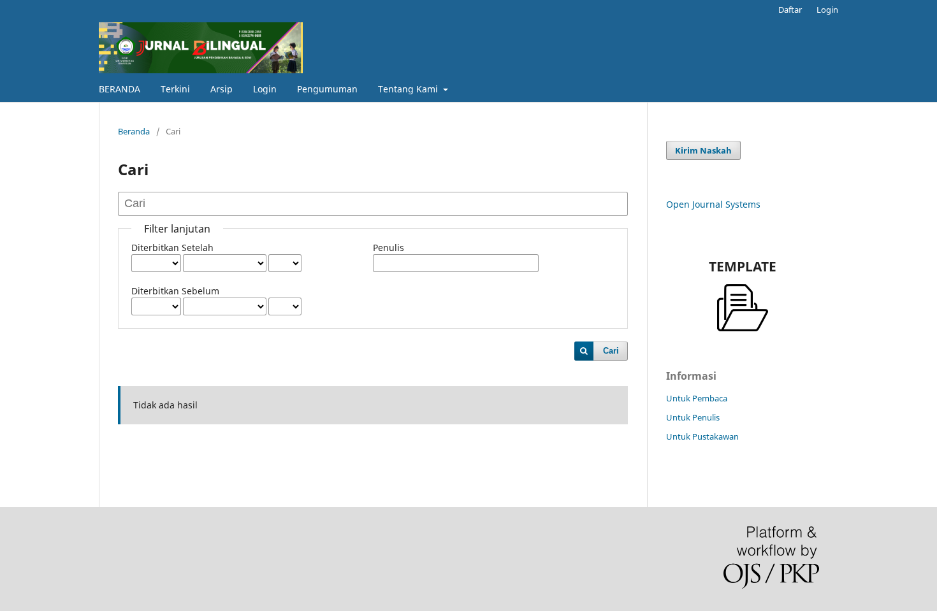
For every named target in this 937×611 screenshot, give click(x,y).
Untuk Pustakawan (702, 436)
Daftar (790, 9)
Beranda (134, 131)
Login (265, 89)
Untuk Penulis (693, 417)
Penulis (388, 247)
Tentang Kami (409, 89)
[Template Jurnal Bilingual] (742, 307)
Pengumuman (327, 89)
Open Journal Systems (713, 204)
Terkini (175, 89)
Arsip (221, 89)
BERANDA (119, 89)
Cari (611, 351)
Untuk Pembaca (696, 398)
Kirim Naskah (703, 150)
